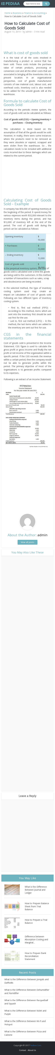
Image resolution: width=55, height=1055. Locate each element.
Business (17, 12)
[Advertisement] (29, 43)
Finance (28, 12)
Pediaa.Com (35, 1045)
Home (7, 12)
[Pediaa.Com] (10, 4)
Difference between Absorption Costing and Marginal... (36, 939)
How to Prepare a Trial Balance (36, 921)
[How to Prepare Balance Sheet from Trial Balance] (14, 906)
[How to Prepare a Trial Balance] (14, 923)
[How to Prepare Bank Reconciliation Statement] (14, 956)
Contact (22, 1050)
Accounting (39, 12)
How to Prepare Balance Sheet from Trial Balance (37, 906)
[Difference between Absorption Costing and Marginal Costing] (14, 939)
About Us (32, 1050)
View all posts (27, 542)
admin (29, 31)
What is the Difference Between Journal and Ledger (36, 889)
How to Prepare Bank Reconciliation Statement (35, 956)
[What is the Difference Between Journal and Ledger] (14, 890)
